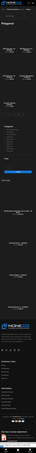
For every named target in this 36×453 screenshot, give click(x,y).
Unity (8, 146)
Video (8, 151)
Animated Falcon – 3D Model (18, 243)
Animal (9, 132)
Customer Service (7, 392)
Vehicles (9, 149)
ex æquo (21, 419)
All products (5, 368)
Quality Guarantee (7, 399)
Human (9, 139)
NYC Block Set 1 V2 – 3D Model (9, 76)
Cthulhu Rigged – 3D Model (18, 275)
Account (30, 452)
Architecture (10, 134)
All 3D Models (11, 130)
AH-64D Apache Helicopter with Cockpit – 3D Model (18, 211)
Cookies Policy (6, 402)
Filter (18, 172)
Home (3, 9)
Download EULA (12, 441)
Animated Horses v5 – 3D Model (18, 307)
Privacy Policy (6, 405)
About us (4, 378)
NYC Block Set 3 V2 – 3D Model (9, 49)
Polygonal (21, 9)
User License (5, 395)
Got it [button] (1, 447)
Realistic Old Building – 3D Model (26, 76)
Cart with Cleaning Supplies (9, 103)
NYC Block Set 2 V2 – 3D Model (26, 49)
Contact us (4, 375)
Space (8, 144)
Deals (8, 137)
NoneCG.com (17, 417)
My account (5, 372)
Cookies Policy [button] (26, 445)
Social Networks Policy (8, 408)
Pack (8, 141)
